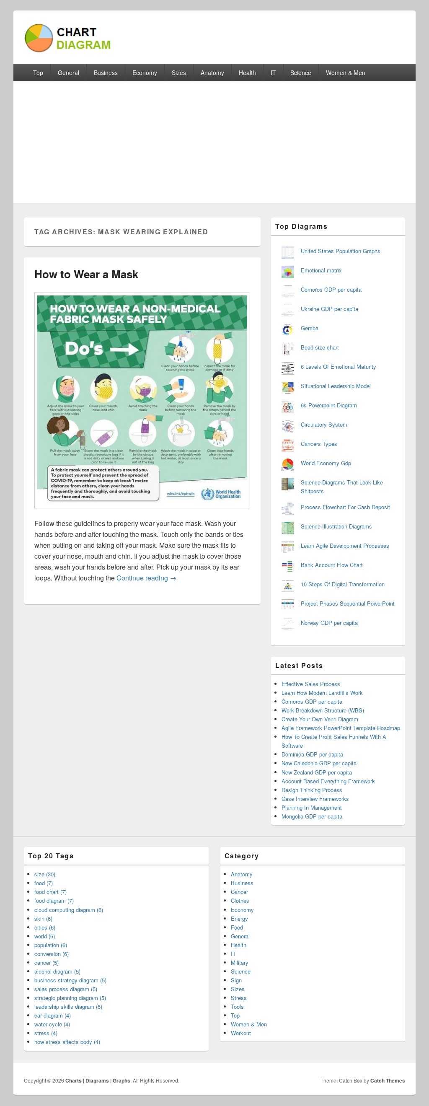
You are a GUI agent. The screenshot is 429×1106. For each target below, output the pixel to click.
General (68, 72)
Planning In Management (312, 807)
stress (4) (45, 1033)
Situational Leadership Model (336, 386)
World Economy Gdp (326, 463)
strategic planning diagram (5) (70, 998)
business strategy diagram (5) (70, 980)
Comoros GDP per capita (331, 289)
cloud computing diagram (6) (68, 910)
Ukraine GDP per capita (329, 309)
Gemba (309, 328)
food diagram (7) (54, 900)
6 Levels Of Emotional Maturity (338, 366)
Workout (241, 1033)
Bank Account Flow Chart (332, 565)
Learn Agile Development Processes (345, 545)
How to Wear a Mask (86, 274)
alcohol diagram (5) (57, 971)
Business (106, 72)
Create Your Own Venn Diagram (320, 719)
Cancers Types (319, 444)
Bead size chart (320, 347)
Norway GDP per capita (329, 623)
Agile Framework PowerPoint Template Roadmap (341, 728)
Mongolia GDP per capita (312, 816)
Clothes (240, 900)
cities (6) (44, 927)
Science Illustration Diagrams (336, 526)
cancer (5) (46, 962)
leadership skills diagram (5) (68, 1006)
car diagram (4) (52, 1015)
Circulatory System (324, 424)
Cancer (239, 892)
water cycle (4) (52, 1024)
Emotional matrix (321, 270)
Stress (239, 998)
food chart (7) (50, 892)
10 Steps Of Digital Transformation (343, 584)
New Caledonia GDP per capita (319, 763)
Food (237, 927)
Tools (237, 1006)
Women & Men (345, 72)
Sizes (179, 72)
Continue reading (146, 578)
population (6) (50, 945)
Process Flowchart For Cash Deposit (345, 507)
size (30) (44, 874)
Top (38, 72)
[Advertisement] (214, 144)
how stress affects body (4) (67, 1042)
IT (273, 72)
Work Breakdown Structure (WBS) (323, 710)
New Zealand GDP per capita (317, 772)
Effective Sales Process (311, 684)
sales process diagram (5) (65, 989)
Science (300, 72)
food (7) (43, 883)
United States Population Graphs (340, 251)
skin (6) (43, 918)
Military (239, 962)
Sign (236, 980)
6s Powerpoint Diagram (329, 405)
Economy (144, 72)
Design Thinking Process (312, 790)
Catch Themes (387, 1080)
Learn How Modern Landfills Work (322, 693)
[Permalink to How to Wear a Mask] (142, 512)
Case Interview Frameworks (315, 799)
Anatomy (212, 72)
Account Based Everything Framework (328, 781)
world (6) (44, 936)
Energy (239, 918)
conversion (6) (51, 954)
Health (247, 72)
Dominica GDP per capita (312, 754)
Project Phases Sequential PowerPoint (348, 603)
